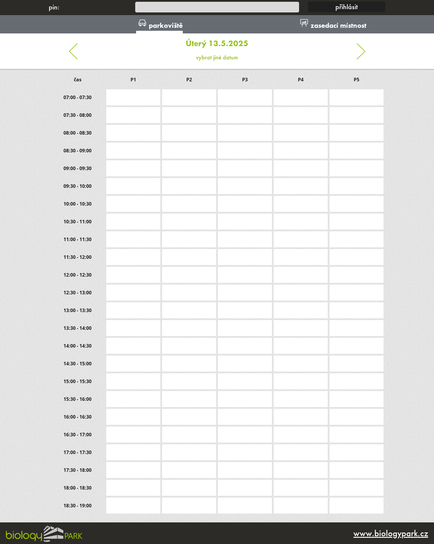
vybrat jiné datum (217, 49)
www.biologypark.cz (390, 533)
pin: (54, 7)
